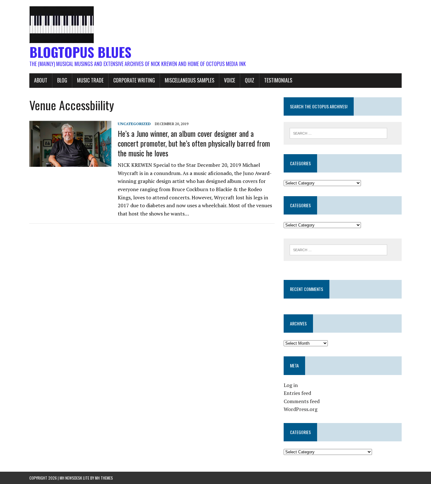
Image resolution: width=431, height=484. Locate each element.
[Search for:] (338, 132)
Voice (229, 80)
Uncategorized (134, 123)
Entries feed (297, 393)
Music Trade (90, 80)
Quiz (249, 80)
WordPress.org (300, 409)
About (40, 80)
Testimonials (278, 80)
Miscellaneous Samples (189, 80)
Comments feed (302, 401)
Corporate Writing (134, 80)
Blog (62, 80)
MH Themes (104, 478)
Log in (291, 385)
